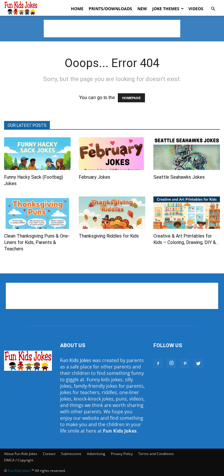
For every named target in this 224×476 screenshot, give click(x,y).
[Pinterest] (185, 363)
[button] (213, 9)
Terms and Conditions (156, 453)
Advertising (96, 453)
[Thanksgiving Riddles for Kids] (112, 212)
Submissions (71, 453)
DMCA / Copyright (18, 460)
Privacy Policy (122, 453)
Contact (49, 453)
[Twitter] (198, 363)
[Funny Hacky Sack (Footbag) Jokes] (37, 153)
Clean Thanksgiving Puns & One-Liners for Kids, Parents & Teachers (37, 242)
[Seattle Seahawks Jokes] (186, 153)
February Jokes (94, 177)
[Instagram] (171, 363)
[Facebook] (158, 363)
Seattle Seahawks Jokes (179, 177)
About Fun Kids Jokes (20, 453)
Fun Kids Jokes (75, 360)
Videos (195, 8)
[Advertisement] (112, 28)
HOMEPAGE (131, 98)
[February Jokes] (112, 153)
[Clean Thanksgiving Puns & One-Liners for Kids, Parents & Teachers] (37, 212)
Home (77, 8)
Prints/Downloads (110, 8)
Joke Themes (165, 8)
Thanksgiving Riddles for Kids (109, 236)
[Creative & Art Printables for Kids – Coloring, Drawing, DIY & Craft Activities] (186, 212)
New (142, 8)
